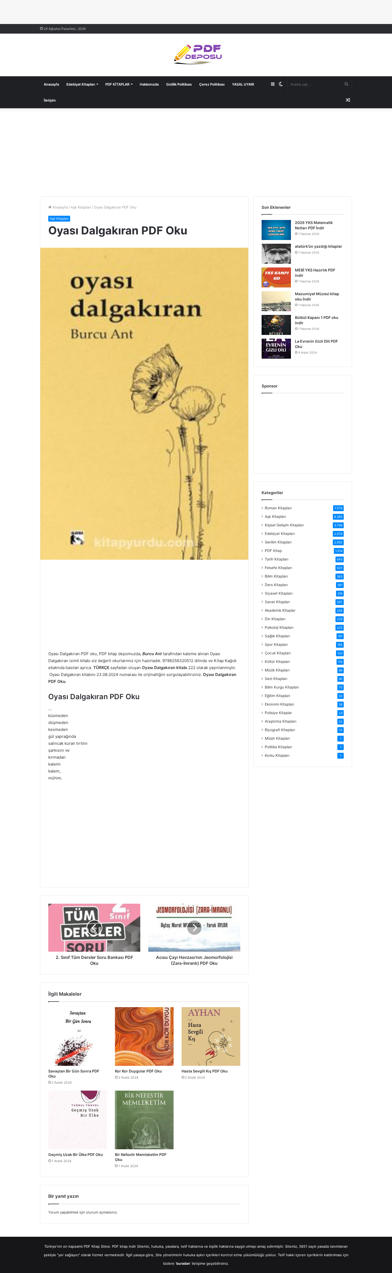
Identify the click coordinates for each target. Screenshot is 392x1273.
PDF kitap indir (124, 1246)
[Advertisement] (196, 151)
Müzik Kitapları (277, 670)
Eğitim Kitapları (277, 696)
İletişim (50, 100)
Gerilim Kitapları (278, 542)
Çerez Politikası (212, 84)
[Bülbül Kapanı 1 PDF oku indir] (276, 325)
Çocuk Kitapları (278, 653)
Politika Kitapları (278, 747)
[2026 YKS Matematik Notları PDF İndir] (276, 230)
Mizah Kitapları (277, 738)
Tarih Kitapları (276, 559)
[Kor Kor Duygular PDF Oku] (144, 1036)
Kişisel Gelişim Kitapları (284, 525)
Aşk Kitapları (81, 207)
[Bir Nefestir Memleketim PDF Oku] (144, 1120)
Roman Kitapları (278, 508)
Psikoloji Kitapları (279, 627)
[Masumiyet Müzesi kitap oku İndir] (276, 301)
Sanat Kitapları (277, 602)
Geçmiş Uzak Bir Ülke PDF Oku (75, 1154)
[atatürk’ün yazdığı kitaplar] (276, 254)
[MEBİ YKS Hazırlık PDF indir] (276, 277)
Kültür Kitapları (277, 661)
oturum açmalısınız (101, 1212)
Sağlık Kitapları (277, 636)
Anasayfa (51, 84)
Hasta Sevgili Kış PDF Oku (205, 1071)
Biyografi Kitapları (280, 730)
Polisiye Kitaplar (278, 713)
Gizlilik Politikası (179, 84)
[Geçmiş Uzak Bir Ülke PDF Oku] (77, 1120)
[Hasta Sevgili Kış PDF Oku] (211, 1036)
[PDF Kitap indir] (196, 55)
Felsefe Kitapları (278, 568)
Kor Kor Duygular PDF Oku (138, 1071)
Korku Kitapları (277, 755)
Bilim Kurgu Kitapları (282, 687)
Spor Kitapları (276, 644)
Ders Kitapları (276, 585)
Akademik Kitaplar (280, 610)
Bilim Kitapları (276, 576)
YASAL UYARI (243, 84)
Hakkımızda (149, 84)
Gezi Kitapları (276, 678)
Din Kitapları (275, 619)
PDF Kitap (273, 551)
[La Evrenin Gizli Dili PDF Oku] (276, 349)
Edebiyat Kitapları (80, 84)
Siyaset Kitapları (279, 593)
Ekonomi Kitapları (279, 704)
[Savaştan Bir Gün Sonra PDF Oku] (77, 1036)
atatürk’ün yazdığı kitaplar (318, 246)
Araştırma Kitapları (280, 721)
